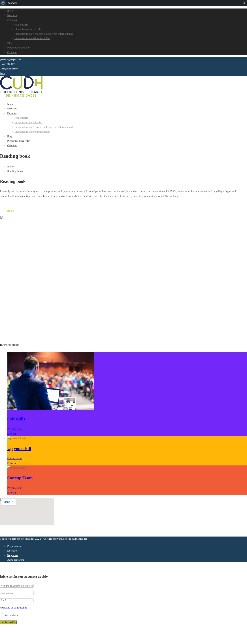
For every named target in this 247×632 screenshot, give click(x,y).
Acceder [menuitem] (12, 2)
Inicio (10, 10)
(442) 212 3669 (8, 64)
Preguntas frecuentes (19, 47)
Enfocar (11, 433)
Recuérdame (11, 615)
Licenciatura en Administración (32, 38)
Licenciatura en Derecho (28, 29)
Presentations (14, 428)
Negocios (12, 555)
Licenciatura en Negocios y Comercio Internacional (43, 33)
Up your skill (19, 448)
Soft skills (16, 419)
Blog (10, 43)
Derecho (12, 550)
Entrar (2, 73)
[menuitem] (3, 3)
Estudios (12, 19)
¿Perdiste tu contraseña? (13, 607)
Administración (16, 559)
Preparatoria (21, 24)
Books (10, 210)
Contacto (12, 52)
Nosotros (12, 15)
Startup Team (20, 478)
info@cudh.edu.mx (10, 68)
